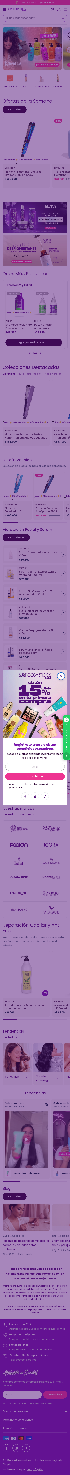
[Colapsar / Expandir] (66, 756)
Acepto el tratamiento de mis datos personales (31, 785)
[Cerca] (61, 676)
